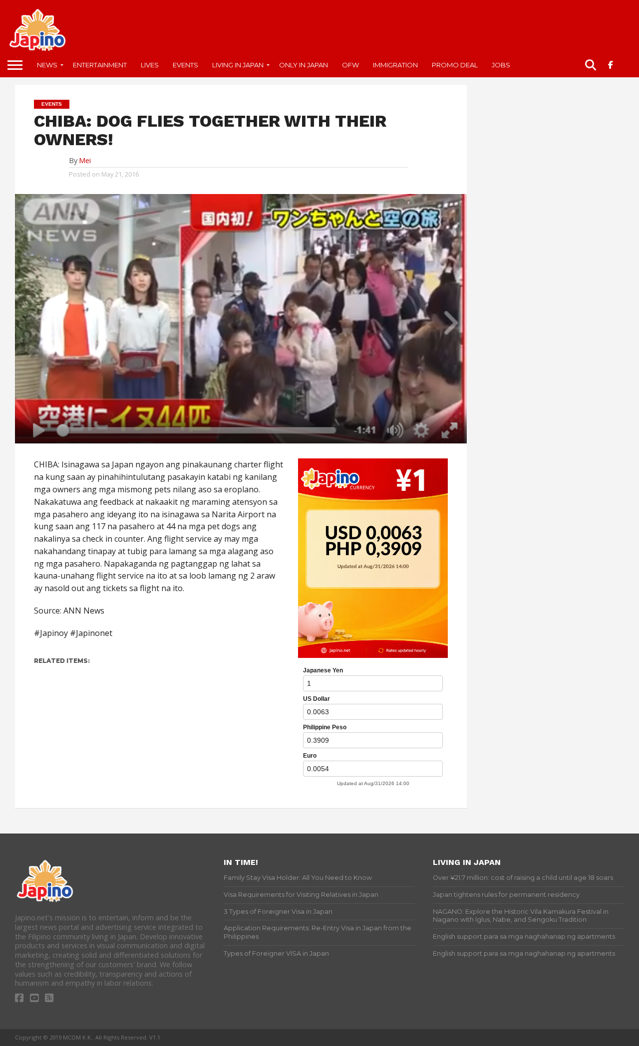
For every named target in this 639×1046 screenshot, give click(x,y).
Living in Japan (238, 65)
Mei (85, 160)
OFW (350, 65)
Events (185, 65)
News (47, 65)
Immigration (395, 65)
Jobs (501, 65)
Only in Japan (303, 65)
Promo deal (455, 65)
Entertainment (100, 65)
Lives (150, 65)
